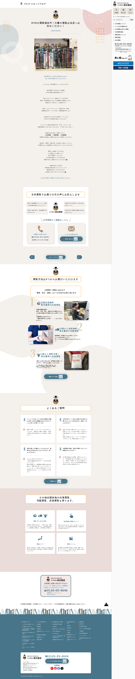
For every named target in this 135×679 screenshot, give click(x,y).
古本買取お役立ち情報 (122, 29)
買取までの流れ (53, 376)
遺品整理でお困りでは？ (58, 639)
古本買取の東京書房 (26, 604)
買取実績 (118, 37)
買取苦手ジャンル (71, 637)
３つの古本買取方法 (121, 26)
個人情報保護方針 (83, 633)
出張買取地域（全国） (71, 622)
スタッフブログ (53, 257)
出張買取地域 (119, 32)
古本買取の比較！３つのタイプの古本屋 (28, 640)
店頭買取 (39, 628)
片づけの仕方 (56, 633)
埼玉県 (68, 630)
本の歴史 (55, 626)
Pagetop (106, 604)
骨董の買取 (39, 639)
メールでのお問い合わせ (54, 661)
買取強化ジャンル (120, 34)
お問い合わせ (69, 239)
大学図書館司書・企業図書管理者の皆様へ (28, 629)
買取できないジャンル (71, 640)
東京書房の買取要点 (41, 634)
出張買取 (39, 624)
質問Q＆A (53, 481)
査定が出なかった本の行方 (59, 628)
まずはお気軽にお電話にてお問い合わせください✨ (56, 178)
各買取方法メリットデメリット (43, 632)
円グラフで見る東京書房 (85, 628)
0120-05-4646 (124, 44)
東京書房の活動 (83, 626)
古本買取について (120, 23)
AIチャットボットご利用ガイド (28, 648)
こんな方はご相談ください (28, 624)
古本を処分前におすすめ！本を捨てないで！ (28, 637)
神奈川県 (69, 627)
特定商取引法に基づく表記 (85, 638)
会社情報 (118, 40)
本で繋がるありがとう (27, 626)
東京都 (68, 625)
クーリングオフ (83, 635)
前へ (32, 257)
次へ (79, 257)
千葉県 (68, 632)
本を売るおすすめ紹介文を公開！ (28, 633)
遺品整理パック (40, 637)
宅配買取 (39, 626)
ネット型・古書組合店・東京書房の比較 (59, 636)
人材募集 (81, 631)
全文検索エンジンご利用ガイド (28, 644)
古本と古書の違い (57, 631)
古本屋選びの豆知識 (57, 624)
